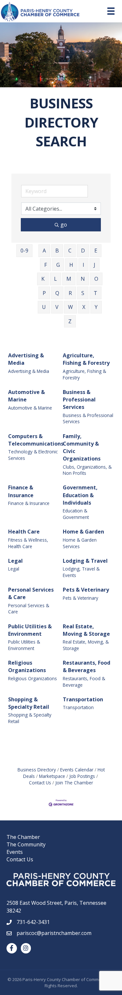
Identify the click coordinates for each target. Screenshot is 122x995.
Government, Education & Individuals (80, 495)
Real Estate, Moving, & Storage (86, 645)
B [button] (57, 250)
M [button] (68, 278)
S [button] (82, 293)
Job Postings (82, 776)
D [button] (83, 250)
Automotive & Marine (26, 395)
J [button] (94, 264)
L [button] (55, 278)
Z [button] (70, 321)
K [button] (43, 278)
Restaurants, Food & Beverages (86, 666)
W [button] (70, 307)
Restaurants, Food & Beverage (84, 681)
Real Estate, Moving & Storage (86, 630)
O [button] (96, 278)
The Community (26, 844)
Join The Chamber (74, 783)
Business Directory (37, 770)
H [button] (71, 264)
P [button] (44, 293)
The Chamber (23, 837)
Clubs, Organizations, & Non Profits (87, 470)
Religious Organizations (27, 666)
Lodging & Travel (85, 560)
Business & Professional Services (79, 399)
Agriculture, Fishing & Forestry (86, 359)
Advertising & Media (26, 359)
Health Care (24, 531)
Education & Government (76, 514)
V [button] (57, 307)
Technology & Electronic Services (33, 454)
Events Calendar (76, 770)
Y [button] (96, 307)
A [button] (44, 250)
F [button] (45, 264)
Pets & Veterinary (86, 589)
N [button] (83, 278)
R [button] (70, 293)
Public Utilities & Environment (30, 630)
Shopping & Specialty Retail (28, 703)
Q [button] (57, 293)
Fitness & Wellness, (28, 540)
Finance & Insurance (21, 491)
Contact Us (20, 859)
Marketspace (52, 776)
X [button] (83, 307)
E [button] (95, 250)
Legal (15, 560)
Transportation (83, 699)
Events (15, 851)
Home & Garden (83, 531)
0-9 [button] (24, 250)
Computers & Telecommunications (35, 440)
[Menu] (111, 11)
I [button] (83, 264)
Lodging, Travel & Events (81, 572)
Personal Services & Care (31, 593)
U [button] (44, 307)
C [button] (70, 250)
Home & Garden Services (80, 543)
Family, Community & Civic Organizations (82, 447)
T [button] (95, 293)
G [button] (58, 264)
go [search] (64, 224)
